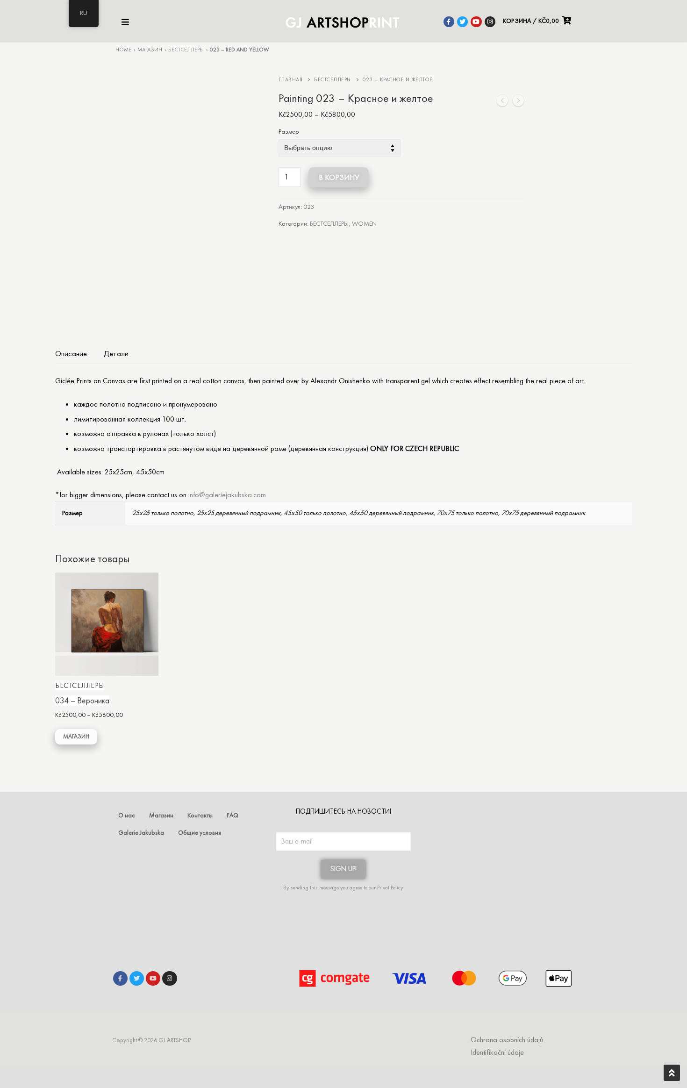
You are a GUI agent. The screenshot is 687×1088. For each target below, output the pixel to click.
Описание (71, 353)
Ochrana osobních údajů (507, 1040)
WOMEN (364, 223)
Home (123, 49)
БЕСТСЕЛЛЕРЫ (186, 49)
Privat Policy (390, 887)
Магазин (149, 49)
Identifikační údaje (497, 1052)
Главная (291, 79)
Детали (116, 353)
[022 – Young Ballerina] (502, 102)
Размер (289, 132)
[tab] (71, 353)
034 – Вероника (82, 700)
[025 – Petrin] (518, 102)
